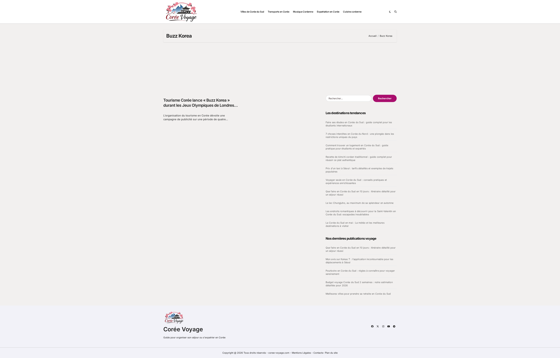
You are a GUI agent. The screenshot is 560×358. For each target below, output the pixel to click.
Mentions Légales (302, 352)
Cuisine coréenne (352, 11)
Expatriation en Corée (328, 11)
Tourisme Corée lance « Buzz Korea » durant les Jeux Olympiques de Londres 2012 (198, 105)
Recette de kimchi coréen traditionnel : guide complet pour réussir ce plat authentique (359, 158)
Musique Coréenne (303, 11)
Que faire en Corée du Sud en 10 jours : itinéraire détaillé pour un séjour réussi (361, 193)
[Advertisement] (280, 68)
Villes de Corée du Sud (252, 11)
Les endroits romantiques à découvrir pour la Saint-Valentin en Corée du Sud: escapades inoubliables (361, 213)
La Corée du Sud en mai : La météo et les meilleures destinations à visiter (355, 224)
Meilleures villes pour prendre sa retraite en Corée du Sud (358, 293)
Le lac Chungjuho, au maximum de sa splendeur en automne (360, 202)
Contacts (318, 352)
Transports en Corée (278, 11)
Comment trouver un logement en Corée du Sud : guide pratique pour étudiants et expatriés (357, 147)
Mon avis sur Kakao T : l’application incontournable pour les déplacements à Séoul (359, 261)
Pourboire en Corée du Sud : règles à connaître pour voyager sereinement (360, 272)
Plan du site (331, 352)
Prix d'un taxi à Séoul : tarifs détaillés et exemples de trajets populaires (359, 170)
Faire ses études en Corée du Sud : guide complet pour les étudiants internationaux (359, 124)
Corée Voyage (183, 329)
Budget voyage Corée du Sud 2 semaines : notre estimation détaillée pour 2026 (359, 284)
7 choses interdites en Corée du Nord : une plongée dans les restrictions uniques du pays (360, 135)
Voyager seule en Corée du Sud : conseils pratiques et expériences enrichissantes (356, 181)
